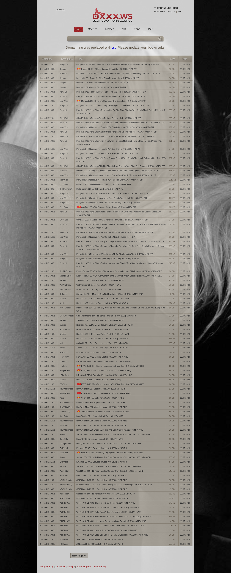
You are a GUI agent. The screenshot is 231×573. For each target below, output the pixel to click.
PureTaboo (64, 425)
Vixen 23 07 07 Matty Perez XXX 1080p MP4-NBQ (102, 398)
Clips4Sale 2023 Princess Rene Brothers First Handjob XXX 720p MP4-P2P (108, 118)
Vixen (62, 398)
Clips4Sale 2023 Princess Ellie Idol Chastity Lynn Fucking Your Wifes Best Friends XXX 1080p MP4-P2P (120, 166)
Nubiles (63, 299)
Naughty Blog (46, 566)
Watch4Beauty (66, 485)
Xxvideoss (60, 566)
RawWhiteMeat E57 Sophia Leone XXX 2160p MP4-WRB (101, 389)
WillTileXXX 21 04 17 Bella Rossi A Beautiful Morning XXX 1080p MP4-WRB (108, 512)
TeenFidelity (65, 412)
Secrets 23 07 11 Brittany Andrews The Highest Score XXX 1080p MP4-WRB (108, 466)
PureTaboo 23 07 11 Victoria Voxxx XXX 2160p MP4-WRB (101, 425)
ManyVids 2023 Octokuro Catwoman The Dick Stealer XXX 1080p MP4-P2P (113, 101)
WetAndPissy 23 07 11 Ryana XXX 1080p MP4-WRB (98, 285)
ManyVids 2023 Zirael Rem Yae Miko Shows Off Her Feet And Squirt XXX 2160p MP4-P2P (114, 232)
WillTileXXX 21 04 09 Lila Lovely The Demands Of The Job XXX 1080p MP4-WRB (111, 521)
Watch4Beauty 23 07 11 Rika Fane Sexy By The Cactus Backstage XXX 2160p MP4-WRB (114, 485)
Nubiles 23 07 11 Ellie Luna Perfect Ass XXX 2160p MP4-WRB (102, 334)
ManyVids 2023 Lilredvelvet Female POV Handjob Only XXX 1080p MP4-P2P (109, 180)
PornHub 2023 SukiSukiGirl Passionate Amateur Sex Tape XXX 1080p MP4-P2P (110, 96)
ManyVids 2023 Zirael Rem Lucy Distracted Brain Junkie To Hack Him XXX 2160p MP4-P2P (115, 136)
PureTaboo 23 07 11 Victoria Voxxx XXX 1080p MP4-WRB (101, 475)
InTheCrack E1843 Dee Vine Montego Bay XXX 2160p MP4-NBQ (104, 361)
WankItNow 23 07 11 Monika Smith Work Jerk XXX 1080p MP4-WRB (105, 494)
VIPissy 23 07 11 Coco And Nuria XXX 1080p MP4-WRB (100, 320)
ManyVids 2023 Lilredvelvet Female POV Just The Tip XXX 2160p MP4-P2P (108, 149)
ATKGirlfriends (66, 480)
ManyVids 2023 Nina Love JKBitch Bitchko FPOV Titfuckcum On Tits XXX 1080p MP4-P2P (114, 254)
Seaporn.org (100, 566)
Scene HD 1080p (47, 69)
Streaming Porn (84, 566)
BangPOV (64, 416)
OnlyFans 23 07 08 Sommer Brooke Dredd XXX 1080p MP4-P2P (108, 207)
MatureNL (64, 74)
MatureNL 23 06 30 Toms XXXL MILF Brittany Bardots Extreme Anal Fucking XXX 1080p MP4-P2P (118, 74)
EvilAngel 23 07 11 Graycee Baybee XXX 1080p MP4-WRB (101, 448)
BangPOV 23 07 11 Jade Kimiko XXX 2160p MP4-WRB (99, 416)
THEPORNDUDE (162, 8)
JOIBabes (64, 539)
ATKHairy (64, 352)
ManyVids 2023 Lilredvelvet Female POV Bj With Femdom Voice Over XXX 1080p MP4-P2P (115, 127)
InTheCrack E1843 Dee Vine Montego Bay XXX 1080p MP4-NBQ (104, 375)
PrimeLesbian (66, 308)
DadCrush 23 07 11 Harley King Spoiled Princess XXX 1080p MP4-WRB (112, 453)
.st (174, 11)
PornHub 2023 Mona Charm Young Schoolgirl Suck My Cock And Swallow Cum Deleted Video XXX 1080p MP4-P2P (118, 213)
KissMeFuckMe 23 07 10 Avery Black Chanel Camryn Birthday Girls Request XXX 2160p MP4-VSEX (119, 271)
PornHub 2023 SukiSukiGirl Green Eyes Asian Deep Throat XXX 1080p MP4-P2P (111, 92)
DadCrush (64, 453)
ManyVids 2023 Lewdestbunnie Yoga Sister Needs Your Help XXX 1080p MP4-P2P (112, 198)
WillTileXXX (65, 503)
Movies (109, 29)
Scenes (92, 29)
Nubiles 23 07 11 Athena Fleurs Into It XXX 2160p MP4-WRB (102, 303)
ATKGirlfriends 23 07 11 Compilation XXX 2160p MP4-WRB (101, 480)
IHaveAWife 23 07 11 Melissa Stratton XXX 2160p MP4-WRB (102, 329)
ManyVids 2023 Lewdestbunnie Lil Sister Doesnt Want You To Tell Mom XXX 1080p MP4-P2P (116, 175)
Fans (137, 29)
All (78, 29)
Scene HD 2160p (47, 64)
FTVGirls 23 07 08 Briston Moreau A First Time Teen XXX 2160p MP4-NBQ (112, 384)
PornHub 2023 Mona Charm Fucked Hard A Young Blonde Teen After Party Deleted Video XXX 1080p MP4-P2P (119, 265)
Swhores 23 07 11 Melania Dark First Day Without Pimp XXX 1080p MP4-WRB (109, 294)
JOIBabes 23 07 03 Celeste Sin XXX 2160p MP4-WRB (99, 539)
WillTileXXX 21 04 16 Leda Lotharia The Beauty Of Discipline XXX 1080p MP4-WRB (112, 535)
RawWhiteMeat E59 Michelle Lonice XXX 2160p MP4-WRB (101, 407)
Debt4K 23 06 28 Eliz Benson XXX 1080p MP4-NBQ (98, 380)
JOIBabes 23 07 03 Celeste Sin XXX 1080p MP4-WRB (99, 544)
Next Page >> (79, 555)
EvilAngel (64, 448)
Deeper (63, 69)
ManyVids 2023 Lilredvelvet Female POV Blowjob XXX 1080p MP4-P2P (107, 153)
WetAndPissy (65, 285)
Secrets (63, 466)
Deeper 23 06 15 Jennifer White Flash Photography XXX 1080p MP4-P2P (107, 78)
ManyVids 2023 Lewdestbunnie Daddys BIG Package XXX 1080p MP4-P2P (108, 203)
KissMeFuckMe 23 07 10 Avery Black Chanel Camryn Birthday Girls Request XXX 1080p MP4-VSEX (119, 276)
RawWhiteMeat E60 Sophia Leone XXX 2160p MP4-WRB (101, 402)
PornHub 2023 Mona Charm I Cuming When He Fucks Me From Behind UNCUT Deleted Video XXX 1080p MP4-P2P (119, 143)
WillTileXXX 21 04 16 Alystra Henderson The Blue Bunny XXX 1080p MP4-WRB (110, 526)
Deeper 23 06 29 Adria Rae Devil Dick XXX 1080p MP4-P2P (102, 83)
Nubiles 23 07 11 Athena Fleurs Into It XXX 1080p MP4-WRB (102, 339)
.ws (169, 11)
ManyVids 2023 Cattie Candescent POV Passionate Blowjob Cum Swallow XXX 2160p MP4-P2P (117, 64)
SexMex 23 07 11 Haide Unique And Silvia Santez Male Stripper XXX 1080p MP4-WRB (113, 457)
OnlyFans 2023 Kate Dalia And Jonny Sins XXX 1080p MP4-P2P (103, 184)
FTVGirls (63, 366)
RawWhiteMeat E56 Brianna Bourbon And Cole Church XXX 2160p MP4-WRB (109, 430)
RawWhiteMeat (66, 389)
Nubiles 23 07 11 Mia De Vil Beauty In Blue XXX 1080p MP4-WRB (104, 325)
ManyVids (64, 64)
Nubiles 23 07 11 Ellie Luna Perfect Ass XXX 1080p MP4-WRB (102, 299)
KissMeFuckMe (66, 271)
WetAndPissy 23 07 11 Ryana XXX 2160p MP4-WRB (98, 289)
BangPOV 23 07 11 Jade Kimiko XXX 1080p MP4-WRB (99, 439)
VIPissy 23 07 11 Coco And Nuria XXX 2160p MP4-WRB (100, 280)
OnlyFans (64, 184)
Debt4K (63, 380)
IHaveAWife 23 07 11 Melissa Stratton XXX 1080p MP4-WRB (102, 357)
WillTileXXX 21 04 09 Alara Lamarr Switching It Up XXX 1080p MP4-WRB (107, 507)
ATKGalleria (65, 498)
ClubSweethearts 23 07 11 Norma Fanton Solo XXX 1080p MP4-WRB (106, 316)
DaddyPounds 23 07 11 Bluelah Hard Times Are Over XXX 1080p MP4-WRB (108, 444)
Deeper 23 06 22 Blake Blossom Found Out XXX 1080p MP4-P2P (109, 69)
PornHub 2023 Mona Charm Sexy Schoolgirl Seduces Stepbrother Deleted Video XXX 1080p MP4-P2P (120, 241)
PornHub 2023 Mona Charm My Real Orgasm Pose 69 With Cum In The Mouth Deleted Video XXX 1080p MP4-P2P (121, 160)
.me (180, 11)
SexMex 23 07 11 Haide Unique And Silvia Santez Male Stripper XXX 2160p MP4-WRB (113, 434)
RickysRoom (65, 371)
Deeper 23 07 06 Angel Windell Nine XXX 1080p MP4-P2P (101, 87)
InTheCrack (64, 361)
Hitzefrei (63, 171)
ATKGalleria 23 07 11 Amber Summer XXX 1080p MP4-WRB (102, 498)
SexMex (63, 434)
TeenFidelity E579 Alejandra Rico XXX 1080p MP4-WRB (105, 412)
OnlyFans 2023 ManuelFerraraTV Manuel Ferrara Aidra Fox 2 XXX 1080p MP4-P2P (112, 220)
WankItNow (64, 471)
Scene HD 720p (47, 118)
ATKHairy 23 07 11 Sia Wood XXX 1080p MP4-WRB (98, 352)
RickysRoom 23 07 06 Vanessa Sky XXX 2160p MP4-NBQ (106, 371)
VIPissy (63, 280)
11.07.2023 (185, 64)
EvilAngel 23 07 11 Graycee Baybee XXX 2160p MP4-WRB (101, 462)
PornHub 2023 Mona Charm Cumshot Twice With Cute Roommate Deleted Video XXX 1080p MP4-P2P (120, 123)
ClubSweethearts (67, 316)
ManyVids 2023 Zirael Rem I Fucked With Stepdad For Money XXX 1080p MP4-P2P (112, 193)
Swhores (63, 294)
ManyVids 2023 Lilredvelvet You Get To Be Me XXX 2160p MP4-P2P (105, 237)
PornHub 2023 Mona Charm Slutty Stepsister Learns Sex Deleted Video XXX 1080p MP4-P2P (116, 132)
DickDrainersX (66, 189)
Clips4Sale (64, 118)
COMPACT (61, 9)
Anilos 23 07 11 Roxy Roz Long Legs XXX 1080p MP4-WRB (102, 343)
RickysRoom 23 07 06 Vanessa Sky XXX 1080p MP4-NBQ (106, 393)
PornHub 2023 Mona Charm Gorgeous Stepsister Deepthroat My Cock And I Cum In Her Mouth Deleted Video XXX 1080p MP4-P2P (120, 248)
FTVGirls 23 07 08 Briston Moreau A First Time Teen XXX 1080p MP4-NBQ (112, 366)
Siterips (71, 566)
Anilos (62, 343)
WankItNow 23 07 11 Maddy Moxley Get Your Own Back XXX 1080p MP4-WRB (109, 471)
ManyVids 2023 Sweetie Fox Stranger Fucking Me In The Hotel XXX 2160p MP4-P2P (112, 105)
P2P (150, 29)
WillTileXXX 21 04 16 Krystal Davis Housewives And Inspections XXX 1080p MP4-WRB (113, 517)
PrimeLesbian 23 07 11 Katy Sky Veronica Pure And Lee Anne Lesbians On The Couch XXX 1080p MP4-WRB (120, 309)
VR (124, 29)
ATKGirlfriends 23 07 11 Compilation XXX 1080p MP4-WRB (101, 489)
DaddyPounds (66, 444)
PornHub (63, 92)
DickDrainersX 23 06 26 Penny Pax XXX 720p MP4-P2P (100, 189)
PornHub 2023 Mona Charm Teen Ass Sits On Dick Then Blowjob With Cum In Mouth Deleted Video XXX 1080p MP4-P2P (120, 112)
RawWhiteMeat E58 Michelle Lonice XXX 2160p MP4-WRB (101, 421)
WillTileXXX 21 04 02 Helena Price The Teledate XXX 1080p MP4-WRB (106, 530)
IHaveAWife (65, 329)
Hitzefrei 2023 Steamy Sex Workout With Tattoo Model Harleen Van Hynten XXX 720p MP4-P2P (117, 171)
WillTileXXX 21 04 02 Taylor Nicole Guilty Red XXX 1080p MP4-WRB (105, 503)
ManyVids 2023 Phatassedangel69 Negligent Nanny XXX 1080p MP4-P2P (108, 259)
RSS (175, 8)
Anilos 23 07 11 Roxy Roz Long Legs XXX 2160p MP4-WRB (102, 348)
